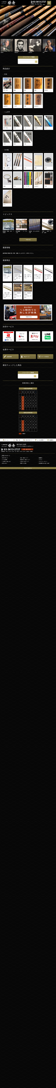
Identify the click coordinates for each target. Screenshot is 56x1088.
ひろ (4, 204)
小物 (46, 186)
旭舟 (15, 144)
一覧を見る (28, 239)
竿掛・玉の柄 (6, 168)
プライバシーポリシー (43, 461)
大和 (25, 168)
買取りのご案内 (23, 463)
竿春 (25, 106)
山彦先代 (5, 106)
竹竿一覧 (5, 90)
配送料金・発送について (25, 459)
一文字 (15, 106)
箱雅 (35, 168)
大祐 (25, 144)
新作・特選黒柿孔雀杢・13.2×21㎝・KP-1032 (18, 295)
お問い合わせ (28, 449)
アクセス (40, 459)
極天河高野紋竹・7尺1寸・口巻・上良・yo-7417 (48, 277)
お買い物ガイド (5, 457)
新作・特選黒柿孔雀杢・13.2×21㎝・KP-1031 (28, 295)
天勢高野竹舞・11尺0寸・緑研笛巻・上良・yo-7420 (18, 277)
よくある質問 (4, 459)
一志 (25, 128)
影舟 (25, 90)
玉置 (4, 186)
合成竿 (15, 168)
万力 (15, 186)
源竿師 (46, 90)
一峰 (4, 144)
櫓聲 (15, 90)
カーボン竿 (26, 186)
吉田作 (35, 128)
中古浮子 (36, 186)
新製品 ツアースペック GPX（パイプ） (7, 276)
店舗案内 (40, 457)
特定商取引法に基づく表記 (44, 463)
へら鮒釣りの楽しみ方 (6, 461)
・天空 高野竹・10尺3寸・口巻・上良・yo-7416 (7, 295)
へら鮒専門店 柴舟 (8, 3)
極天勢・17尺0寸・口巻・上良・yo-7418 (37, 276)
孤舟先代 (36, 106)
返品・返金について (24, 457)
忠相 (15, 128)
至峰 (35, 90)
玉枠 (46, 168)
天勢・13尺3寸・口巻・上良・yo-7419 (28, 276)
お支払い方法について (24, 461)
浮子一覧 (5, 128)
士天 (46, 128)
